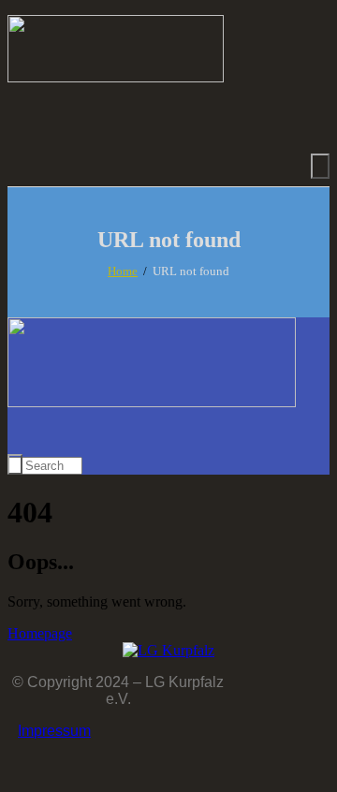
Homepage (39, 633)
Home (123, 271)
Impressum (54, 731)
